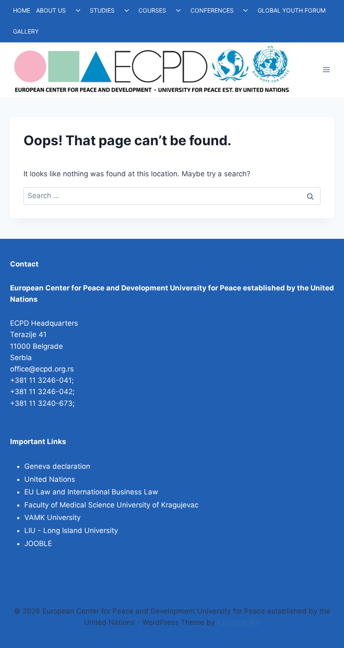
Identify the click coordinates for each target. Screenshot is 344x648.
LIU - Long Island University (71, 530)
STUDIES (102, 10)
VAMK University (52, 517)
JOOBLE (38, 543)
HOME (21, 10)
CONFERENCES (212, 10)
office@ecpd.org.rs (42, 369)
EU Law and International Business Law (91, 492)
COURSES (152, 10)
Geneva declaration (57, 466)
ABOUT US (51, 10)
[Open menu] (326, 69)
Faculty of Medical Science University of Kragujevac (111, 505)
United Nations (49, 479)
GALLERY (26, 31)
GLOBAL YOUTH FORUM (292, 10)
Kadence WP (238, 622)
